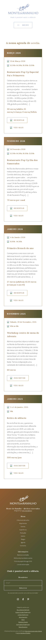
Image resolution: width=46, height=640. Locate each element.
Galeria (23, 536)
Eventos (23, 527)
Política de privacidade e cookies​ (23, 558)
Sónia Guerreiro (23, 617)
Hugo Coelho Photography (23, 624)
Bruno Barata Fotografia (23, 610)
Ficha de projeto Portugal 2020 (23, 561)
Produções (23, 533)
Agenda (23, 543)
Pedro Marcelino (23, 627)
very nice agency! (27, 511)
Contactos (23, 546)
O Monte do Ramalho (23, 520)
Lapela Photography (23, 615)
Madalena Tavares (23, 622)
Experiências (23, 530)
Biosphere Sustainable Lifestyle (33, 631)
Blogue (23, 539)
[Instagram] (18, 599)
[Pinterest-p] (28, 599)
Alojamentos (23, 523)
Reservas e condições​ (23, 555)
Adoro (23, 620)
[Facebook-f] (23, 599)
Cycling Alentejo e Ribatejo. (23, 633)
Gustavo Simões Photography (23, 612)
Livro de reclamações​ (23, 565)
